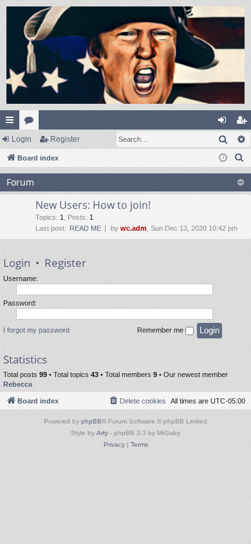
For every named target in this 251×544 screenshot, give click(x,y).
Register (65, 139)
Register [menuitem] (244, 122)
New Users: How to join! (93, 205)
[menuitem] (239, 158)
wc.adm (133, 228)
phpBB (91, 421)
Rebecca (17, 384)
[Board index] (125, 55)
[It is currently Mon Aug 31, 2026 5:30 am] (223, 158)
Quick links (12, 122)
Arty (102, 432)
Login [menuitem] (225, 122)
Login (22, 139)
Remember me (161, 330)
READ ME (85, 228)
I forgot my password (36, 330)
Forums (31, 122)
